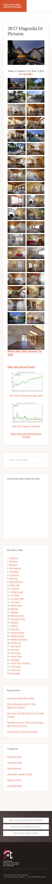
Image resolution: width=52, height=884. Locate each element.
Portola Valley (17, 633)
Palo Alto (15, 629)
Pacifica (14, 626)
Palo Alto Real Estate (21, 367)
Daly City (13, 578)
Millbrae (14, 609)
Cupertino (14, 575)
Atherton (13, 558)
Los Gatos (15, 602)
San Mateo (16, 653)
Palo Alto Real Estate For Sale (12, 6)
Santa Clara (16, 656)
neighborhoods (14, 762)
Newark (14, 622)
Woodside (15, 673)
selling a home (14, 780)
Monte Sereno (18, 616)
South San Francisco (20, 663)
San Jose (15, 650)
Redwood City (17, 636)
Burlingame (15, 568)
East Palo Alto (16, 582)
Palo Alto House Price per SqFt (26, 395)
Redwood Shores (19, 639)
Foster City (14, 585)
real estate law (14, 768)
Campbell (14, 572)
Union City (15, 670)
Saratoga (15, 660)
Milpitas (14, 612)
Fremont (15, 589)
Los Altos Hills (17, 599)
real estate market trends (19, 774)
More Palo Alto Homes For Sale (25, 353)
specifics (28, 74)
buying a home (14, 757)
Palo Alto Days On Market (26, 426)
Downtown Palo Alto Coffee (20, 698)
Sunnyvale (16, 666)
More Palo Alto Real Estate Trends (26, 435)
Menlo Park (16, 605)
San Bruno (16, 643)
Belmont (13, 561)
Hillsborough (17, 592)
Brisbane (13, 565)
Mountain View (18, 619)
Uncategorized (14, 786)
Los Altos (15, 595)
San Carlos (16, 646)
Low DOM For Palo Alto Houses (22, 732)
